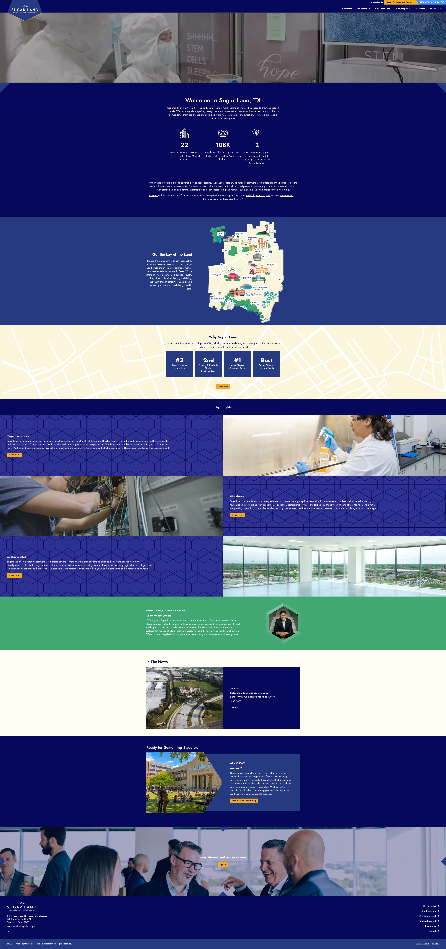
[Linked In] (8, 932)
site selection (219, 186)
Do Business (346, 8)
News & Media (376, 2)
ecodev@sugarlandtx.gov (24, 926)
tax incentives (286, 195)
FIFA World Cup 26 (431, 2)
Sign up (223, 864)
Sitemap (435, 943)
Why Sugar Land (382, 8)
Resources (420, 8)
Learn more (223, 386)
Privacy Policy (422, 943)
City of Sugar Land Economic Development (33, 943)
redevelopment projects (258, 195)
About (433, 8)
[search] (441, 8)
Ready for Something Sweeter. (400, 2)
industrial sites (170, 182)
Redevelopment (402, 8)
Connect (153, 195)
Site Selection (363, 8)
